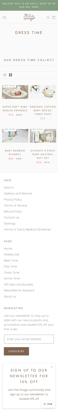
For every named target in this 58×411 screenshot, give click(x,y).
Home (8, 248)
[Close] (52, 367)
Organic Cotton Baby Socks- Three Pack (43, 110)
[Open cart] (53, 17)
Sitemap (9, 224)
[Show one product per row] (4, 74)
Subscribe (16, 351)
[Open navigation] (4, 17)
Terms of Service (15, 205)
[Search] (48, 17)
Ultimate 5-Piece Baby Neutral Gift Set (42, 154)
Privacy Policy (13, 199)
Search (9, 187)
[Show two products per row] (10, 74)
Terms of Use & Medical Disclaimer (27, 229)
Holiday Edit (11, 254)
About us (10, 296)
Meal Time (11, 260)
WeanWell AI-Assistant (19, 290)
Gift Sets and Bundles (18, 284)
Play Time (10, 266)
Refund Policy (13, 212)
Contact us (11, 217)
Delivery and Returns (18, 193)
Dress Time (11, 272)
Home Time (12, 278)
